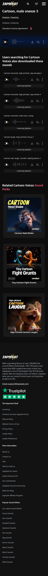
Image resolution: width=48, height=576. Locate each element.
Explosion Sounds (9, 528)
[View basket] (36, 4)
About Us (5, 452)
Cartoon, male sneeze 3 (20, 11)
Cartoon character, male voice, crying (18, 116)
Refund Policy (7, 419)
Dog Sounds (7, 538)
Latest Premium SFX (10, 476)
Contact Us (6, 457)
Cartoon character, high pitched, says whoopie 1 (23, 73)
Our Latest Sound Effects (12, 508)
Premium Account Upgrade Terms (15, 414)
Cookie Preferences (9, 439)
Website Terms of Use (10, 424)
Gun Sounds (7, 518)
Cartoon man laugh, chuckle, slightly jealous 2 (22, 158)
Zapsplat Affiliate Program (12, 495)
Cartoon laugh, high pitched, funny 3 (18, 137)
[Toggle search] (28, 4)
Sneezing (14, 17)
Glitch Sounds (7, 552)
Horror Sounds (8, 542)
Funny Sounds (7, 513)
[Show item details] (44, 42)
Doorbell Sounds (8, 523)
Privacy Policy (7, 429)
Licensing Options (24, 86)
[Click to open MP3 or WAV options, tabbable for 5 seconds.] (32, 42)
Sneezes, (6, 17)
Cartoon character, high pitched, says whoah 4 (22, 94)
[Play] (5, 42)
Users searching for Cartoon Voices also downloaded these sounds (22, 61)
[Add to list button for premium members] (38, 42)
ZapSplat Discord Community (13, 486)
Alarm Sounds (7, 547)
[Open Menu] (44, 4)
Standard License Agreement (15, 28)
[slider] (19, 41)
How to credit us (8, 466)
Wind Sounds (7, 562)
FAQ (3, 461)
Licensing (6, 409)
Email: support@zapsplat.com (15, 384)
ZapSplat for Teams (9, 471)
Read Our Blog (8, 491)
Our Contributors (9, 481)
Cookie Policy (7, 434)
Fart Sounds (7, 533)
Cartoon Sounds (8, 557)
